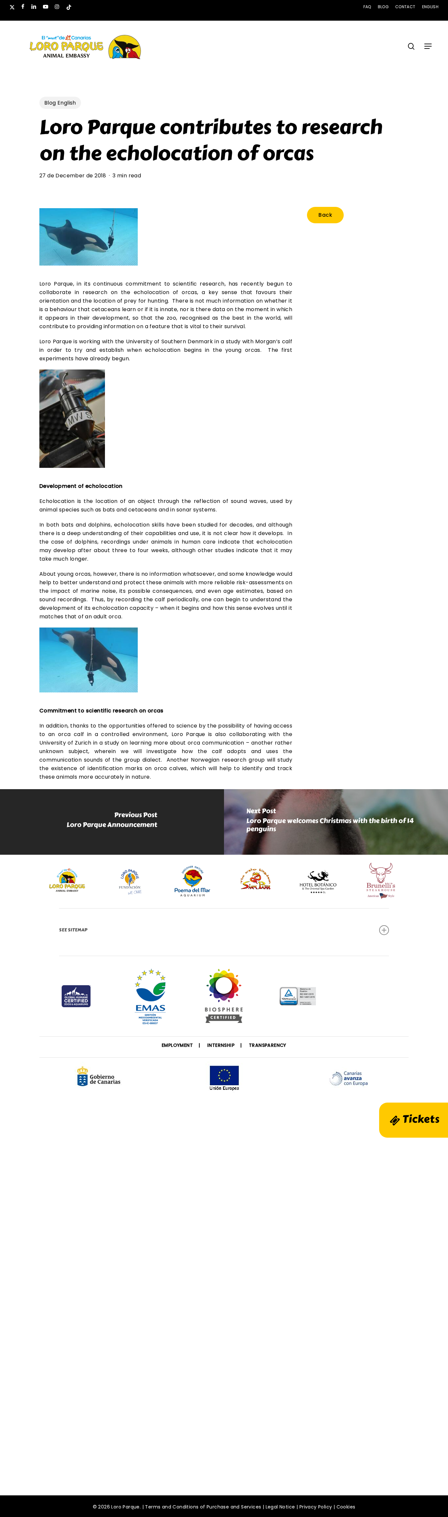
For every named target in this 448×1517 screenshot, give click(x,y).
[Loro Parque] (224, 998)
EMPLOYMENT (177, 1045)
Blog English (60, 103)
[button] (428, 46)
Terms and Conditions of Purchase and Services (203, 1507)
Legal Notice (280, 1507)
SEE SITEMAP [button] (73, 930)
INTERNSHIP (220, 1045)
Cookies (346, 1507)
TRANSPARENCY (267, 1045)
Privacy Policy (315, 1507)
